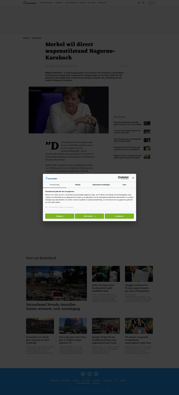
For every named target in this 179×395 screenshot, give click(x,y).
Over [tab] (124, 185)
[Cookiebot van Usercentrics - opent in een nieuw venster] (119, 177)
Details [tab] (77, 185)
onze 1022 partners (57, 195)
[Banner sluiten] (133, 177)
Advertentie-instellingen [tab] (101, 185)
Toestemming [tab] (54, 185)
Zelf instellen (88, 216)
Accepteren (119, 216)
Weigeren (59, 216)
